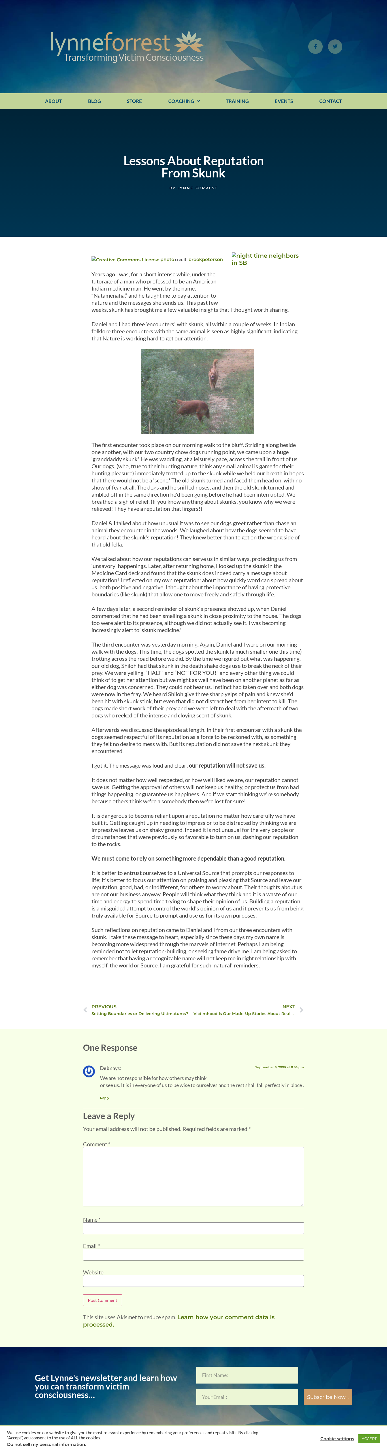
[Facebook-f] (315, 46)
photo (167, 259)
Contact (330, 101)
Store (134, 101)
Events (284, 101)
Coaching (181, 101)
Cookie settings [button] (337, 1438)
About (53, 101)
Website (93, 1272)
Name (92, 1219)
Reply (104, 1098)
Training (237, 101)
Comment (96, 1144)
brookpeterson (205, 259)
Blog (94, 101)
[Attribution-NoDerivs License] (126, 259)
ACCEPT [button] (369, 1438)
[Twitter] (335, 46)
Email (91, 1246)
